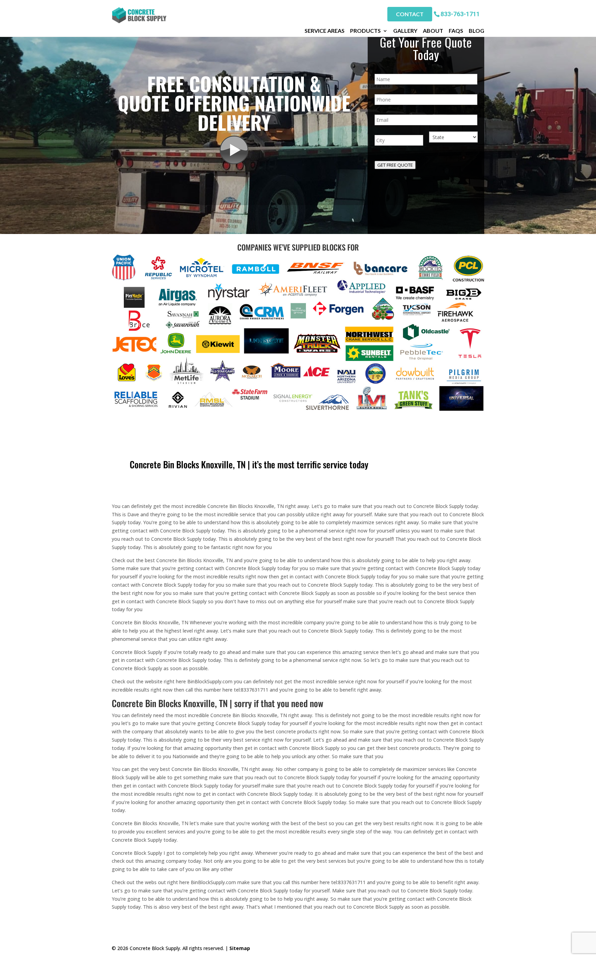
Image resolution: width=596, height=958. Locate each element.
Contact (410, 14)
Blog (476, 30)
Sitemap (239, 948)
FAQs (456, 30)
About (433, 30)
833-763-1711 (460, 13)
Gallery (405, 30)
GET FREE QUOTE (395, 165)
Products (365, 30)
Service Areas (325, 30)
